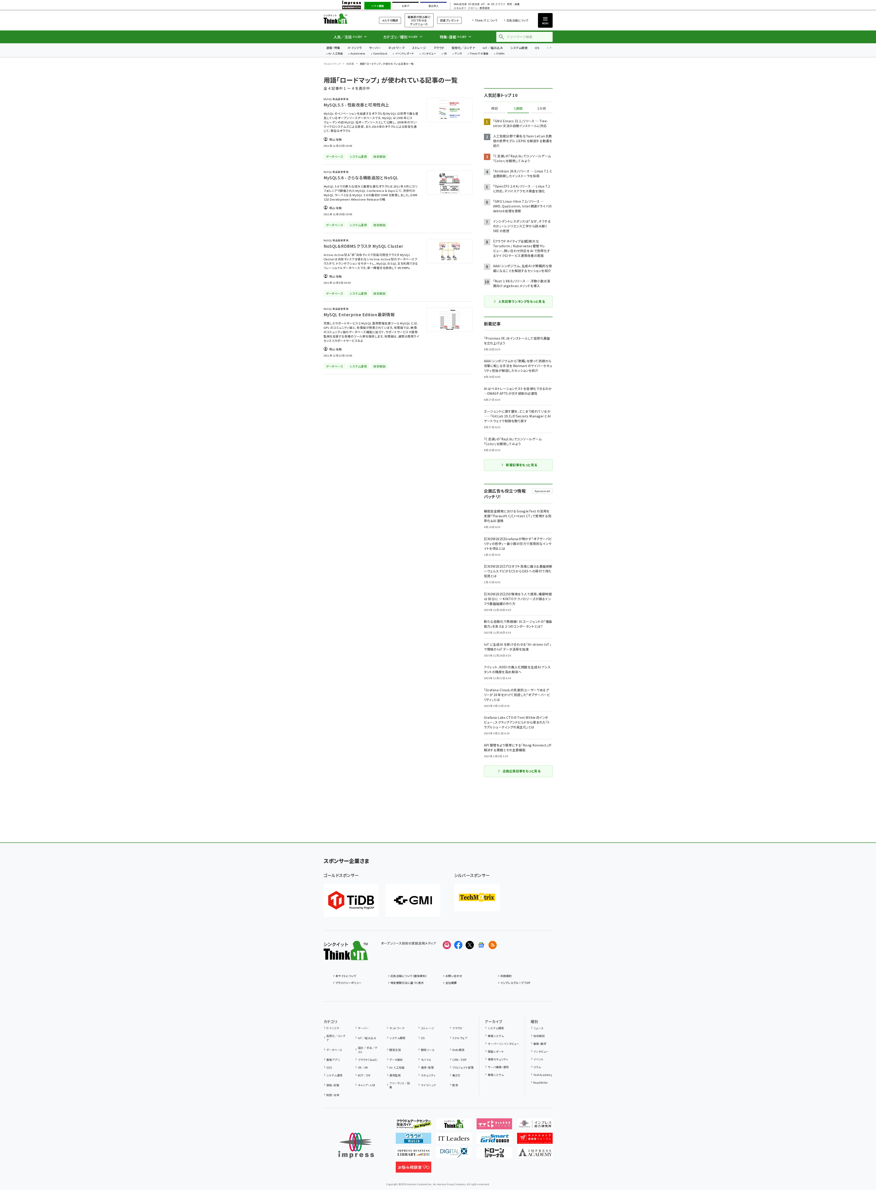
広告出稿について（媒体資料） (408, 976)
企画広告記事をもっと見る (522, 771)
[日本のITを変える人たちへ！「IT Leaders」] (454, 1140)
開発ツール (428, 1050)
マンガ (458, 53)
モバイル (426, 1060)
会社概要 (451, 983)
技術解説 (539, 1036)
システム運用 (334, 1075)
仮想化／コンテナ (463, 48)
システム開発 (519, 48)
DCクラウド (498, 4)
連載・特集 (333, 48)
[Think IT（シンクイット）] (346, 956)
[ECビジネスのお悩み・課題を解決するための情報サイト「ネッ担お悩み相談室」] (413, 1169)
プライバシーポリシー (349, 983)
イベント (538, 1059)
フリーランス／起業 (399, 1085)
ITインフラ (355, 48)
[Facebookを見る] (458, 945)
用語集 (350, 63)
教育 (455, 1085)
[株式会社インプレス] (356, 1145)
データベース (334, 1050)
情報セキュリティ (498, 1059)
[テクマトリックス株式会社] (477, 897)
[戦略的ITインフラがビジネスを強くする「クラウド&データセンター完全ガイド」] (413, 1125)
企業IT (405, 6)
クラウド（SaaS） (368, 1060)
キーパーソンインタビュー (503, 1044)
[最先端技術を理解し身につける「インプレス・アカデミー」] (535, 1154)
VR (445, 53)
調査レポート (496, 1051)
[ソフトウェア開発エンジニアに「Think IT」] (454, 1125)
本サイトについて (346, 976)
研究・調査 (513, 4)
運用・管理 (427, 1067)
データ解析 (396, 1060)
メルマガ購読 (390, 20)
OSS (329, 1067)
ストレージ (419, 48)
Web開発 (458, 1050)
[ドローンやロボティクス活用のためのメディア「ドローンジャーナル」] (494, 1154)
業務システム (496, 1036)
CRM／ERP (459, 1060)
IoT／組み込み (493, 48)
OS (537, 48)
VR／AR (363, 1067)
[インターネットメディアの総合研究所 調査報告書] (535, 1125)
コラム (537, 1067)
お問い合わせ (453, 976)
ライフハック (428, 1085)
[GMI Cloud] (412, 900)
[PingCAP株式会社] (351, 900)
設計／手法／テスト (368, 1050)
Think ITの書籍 (479, 53)
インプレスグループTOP (515, 983)
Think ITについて (486, 20)
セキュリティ (428, 1075)
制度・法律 (332, 1095)
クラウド (439, 48)
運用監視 (395, 1075)
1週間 (518, 108)
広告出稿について (518, 20)
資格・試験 (332, 1085)
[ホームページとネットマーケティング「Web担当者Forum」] (494, 1125)
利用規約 (506, 976)
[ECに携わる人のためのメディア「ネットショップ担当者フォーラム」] (535, 1140)
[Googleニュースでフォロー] (481, 945)
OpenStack (380, 53)
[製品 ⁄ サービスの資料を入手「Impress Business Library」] (413, 1154)
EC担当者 (474, 4)
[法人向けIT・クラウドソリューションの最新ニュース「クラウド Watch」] (413, 1140)
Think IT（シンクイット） (346, 19)
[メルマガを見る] (447, 945)
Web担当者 (460, 4)
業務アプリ (333, 1060)
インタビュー (429, 53)
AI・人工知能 (335, 53)
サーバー (375, 48)
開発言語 (395, 1050)
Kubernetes (358, 53)
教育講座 (485, 8)
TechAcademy (542, 1075)
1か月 (541, 108)
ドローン (473, 8)
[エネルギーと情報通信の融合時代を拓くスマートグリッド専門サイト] (494, 1140)
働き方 (456, 1075)
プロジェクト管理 (463, 1067)
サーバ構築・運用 (498, 1067)
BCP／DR (364, 1075)
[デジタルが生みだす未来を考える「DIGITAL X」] (454, 1154)
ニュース (538, 1028)
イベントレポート (404, 53)
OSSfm (500, 53)
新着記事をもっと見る (521, 465)
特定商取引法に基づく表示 (407, 983)
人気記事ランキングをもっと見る (521, 301)
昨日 (494, 108)
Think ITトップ (332, 63)
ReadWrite (540, 1082)
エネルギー (460, 8)
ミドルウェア (459, 1038)
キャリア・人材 (366, 1085)
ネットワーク (396, 48)
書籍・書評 (539, 1044)
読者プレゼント (449, 20)
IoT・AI (485, 4)
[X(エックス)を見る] (470, 945)
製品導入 (433, 6)
